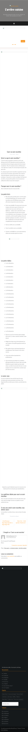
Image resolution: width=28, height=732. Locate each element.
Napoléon (22, 41)
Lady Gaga (10, 696)
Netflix (14, 696)
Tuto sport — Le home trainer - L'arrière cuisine (15, 548)
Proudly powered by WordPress (9, 728)
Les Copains (6, 687)
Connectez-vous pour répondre (19, 545)
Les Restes (6, 719)
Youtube (5, 679)
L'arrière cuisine (14, 9)
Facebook (5, 675)
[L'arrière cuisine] (14, 6)
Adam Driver (4, 694)
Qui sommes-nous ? (8, 685)
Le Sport (17, 516)
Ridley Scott (10, 699)
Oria (22, 728)
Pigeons (18, 696)
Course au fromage (12, 694)
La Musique (6, 713)
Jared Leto (4, 696)
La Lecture (5, 711)
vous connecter (10, 556)
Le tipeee (5, 683)
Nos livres (5, 681)
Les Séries (5, 721)
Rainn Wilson (4, 699)
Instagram (5, 677)
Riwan (17, 154)
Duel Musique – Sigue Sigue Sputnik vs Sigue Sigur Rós (7, 522)
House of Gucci (20, 694)
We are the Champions (18, 699)
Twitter (5, 673)
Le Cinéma (5, 715)
